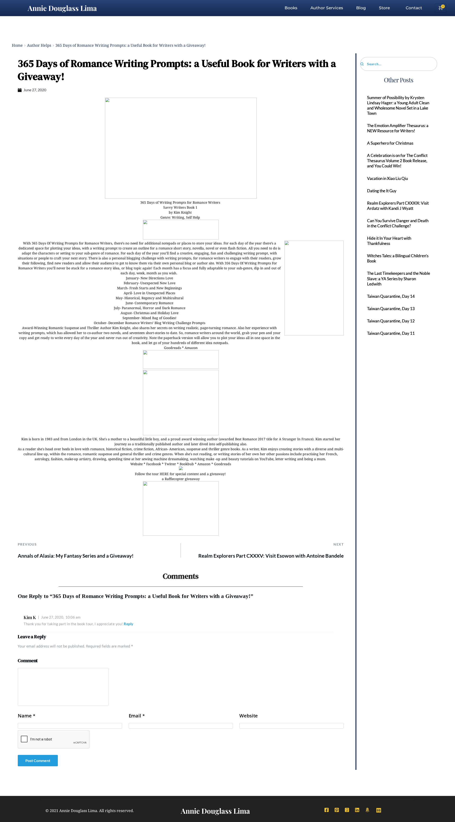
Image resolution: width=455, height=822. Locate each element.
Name (26, 716)
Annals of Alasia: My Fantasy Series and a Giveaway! (76, 556)
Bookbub (187, 464)
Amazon (191, 347)
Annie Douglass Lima (62, 8)
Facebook (153, 464)
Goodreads (172, 347)
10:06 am (60, 617)
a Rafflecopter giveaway (181, 479)
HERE (164, 474)
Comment (28, 660)
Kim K (30, 617)
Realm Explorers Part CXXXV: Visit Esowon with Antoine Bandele (271, 556)
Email (137, 716)
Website (136, 464)
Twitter (170, 464)
